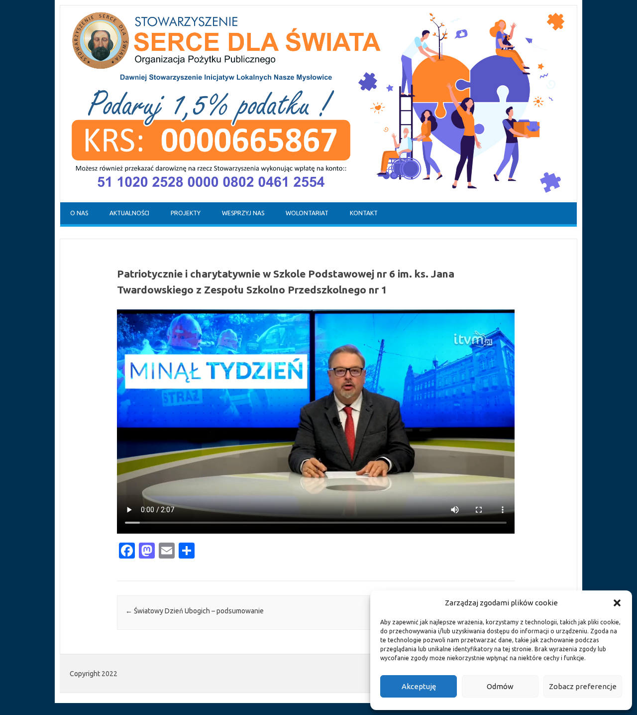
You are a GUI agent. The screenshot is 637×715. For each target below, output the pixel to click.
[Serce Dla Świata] (318, 200)
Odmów (500, 686)
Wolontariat (307, 213)
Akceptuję (419, 686)
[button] (617, 603)
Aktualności (129, 213)
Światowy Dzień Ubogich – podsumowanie (194, 611)
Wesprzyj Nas (243, 213)
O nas (79, 213)
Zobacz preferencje (583, 686)
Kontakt (364, 213)
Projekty (186, 213)
